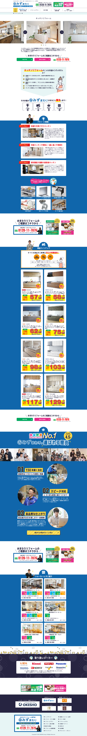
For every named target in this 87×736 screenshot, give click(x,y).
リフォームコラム (64, 721)
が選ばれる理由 (23, 10)
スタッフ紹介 (63, 719)
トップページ (48, 717)
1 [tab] (41, 45)
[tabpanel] (43, 32)
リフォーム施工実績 (49, 723)
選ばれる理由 (48, 726)
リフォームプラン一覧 (18, 13)
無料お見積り (42, 59)
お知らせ (62, 726)
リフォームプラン (34, 10)
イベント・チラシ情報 (50, 719)
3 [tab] (45, 45)
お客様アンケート (64, 723)
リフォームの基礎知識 (57, 10)
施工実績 (46, 10)
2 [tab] (43, 45)
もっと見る (40, 597)
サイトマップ (48, 730)
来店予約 (24, 59)
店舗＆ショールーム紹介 (68, 10)
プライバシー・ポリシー (65, 730)
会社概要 (62, 728)
